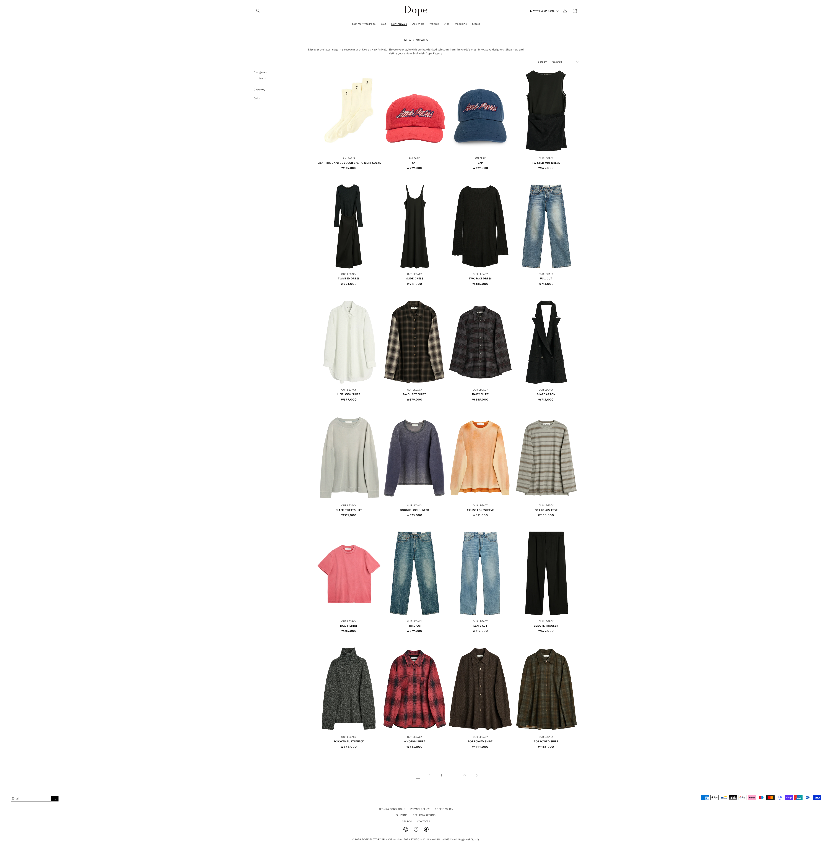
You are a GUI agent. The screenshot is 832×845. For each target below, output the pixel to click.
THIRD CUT (414, 625)
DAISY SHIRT (480, 394)
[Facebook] (416, 831)
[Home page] (416, 10)
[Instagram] (406, 831)
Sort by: (542, 61)
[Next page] (476, 775)
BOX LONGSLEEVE (546, 510)
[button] (258, 11)
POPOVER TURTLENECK (349, 741)
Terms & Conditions (392, 809)
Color (257, 98)
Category (259, 89)
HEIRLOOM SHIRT (348, 394)
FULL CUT (546, 278)
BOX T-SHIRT (349, 625)
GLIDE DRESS (414, 278)
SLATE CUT (480, 625)
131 (465, 775)
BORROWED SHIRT (480, 741)
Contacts (423, 821)
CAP (414, 162)
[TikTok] (426, 831)
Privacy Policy (419, 809)
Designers (260, 72)
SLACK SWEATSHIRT (349, 510)
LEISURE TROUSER (546, 625)
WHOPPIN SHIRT (414, 741)
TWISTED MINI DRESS (546, 162)
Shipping (402, 815)
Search (407, 821)
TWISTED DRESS (349, 278)
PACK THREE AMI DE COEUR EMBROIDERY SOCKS (349, 162)
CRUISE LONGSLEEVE (480, 510)
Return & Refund (424, 815)
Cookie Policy (444, 809)
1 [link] (418, 775)
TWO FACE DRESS (480, 278)
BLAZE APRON (546, 394)
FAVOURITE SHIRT (414, 394)
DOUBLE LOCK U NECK (414, 510)
